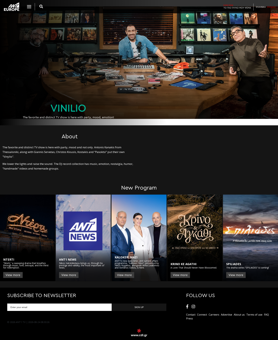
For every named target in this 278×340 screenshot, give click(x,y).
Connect (202, 314)
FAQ (266, 314)
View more (13, 275)
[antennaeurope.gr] (11, 6)
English (271, 6)
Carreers (214, 314)
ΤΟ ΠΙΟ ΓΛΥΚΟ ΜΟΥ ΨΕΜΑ (237, 6)
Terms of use (254, 314)
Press (189, 318)
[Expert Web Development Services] (139, 333)
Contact (190, 314)
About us (239, 314)
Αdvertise (226, 314)
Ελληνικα (261, 6)
